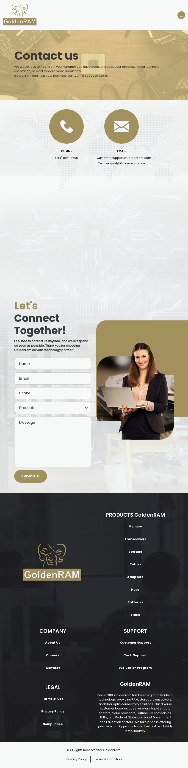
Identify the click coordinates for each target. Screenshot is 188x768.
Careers (52, 655)
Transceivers (135, 539)
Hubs (135, 589)
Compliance (53, 724)
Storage (135, 551)
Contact (53, 668)
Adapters (135, 577)
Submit (28, 476)
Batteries (135, 602)
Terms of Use (53, 699)
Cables (135, 564)
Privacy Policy (52, 711)
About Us (52, 642)
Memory (135, 526)
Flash (135, 615)
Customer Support (135, 642)
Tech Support (135, 655)
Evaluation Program (135, 668)
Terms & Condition (108, 759)
